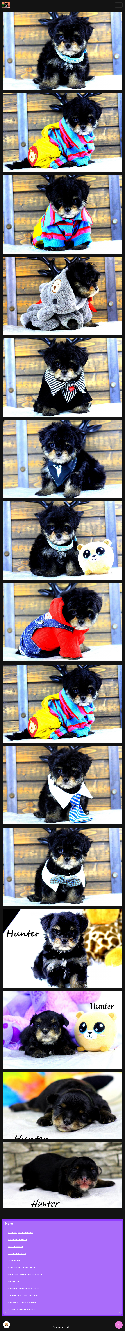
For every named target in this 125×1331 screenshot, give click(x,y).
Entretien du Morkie (17, 1239)
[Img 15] (62, 540)
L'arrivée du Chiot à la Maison (22, 1302)
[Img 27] (62, 214)
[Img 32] (62, 132)
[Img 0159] (62, 1174)
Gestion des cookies (62, 1327)
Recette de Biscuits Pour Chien (23, 1295)
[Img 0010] (62, 51)
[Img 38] (62, 703)
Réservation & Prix (17, 1253)
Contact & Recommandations (22, 1309)
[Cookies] (6, 1324)
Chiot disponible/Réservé (20, 1232)
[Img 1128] (62, 948)
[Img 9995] (62, 866)
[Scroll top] (119, 1325)
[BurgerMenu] (119, 5)
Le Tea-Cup (14, 1281)
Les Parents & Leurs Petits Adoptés (25, 1274)
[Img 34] (62, 377)
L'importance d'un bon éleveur (22, 1267)
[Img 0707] (62, 1029)
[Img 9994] (62, 458)
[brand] (6, 5)
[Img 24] (62, 295)
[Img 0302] (62, 1105)
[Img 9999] (62, 785)
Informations (14, 1260)
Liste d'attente (15, 1246)
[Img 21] (62, 622)
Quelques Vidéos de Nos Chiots (23, 1288)
